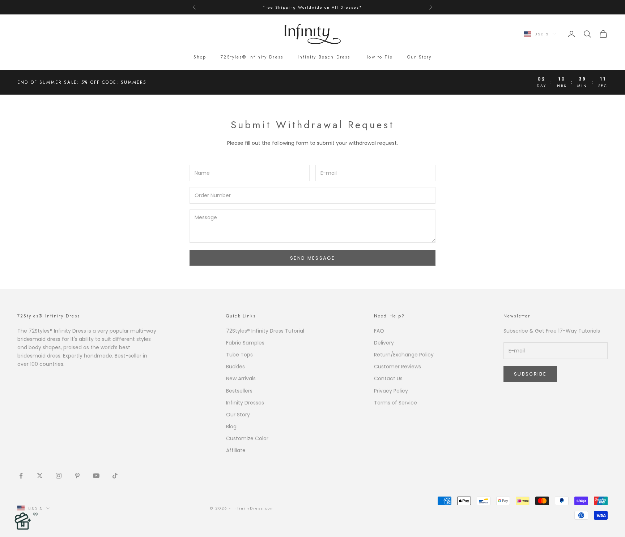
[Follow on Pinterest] (77, 475)
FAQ (379, 330)
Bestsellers (239, 390)
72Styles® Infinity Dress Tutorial (265, 330)
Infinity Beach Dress (324, 57)
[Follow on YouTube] (96, 475)
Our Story (419, 57)
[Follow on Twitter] (39, 475)
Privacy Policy (391, 390)
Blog (231, 426)
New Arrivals (241, 378)
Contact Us (388, 378)
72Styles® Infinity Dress (252, 57)
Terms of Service (395, 402)
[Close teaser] (35, 514)
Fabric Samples (245, 342)
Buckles (235, 366)
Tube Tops (239, 354)
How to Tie (379, 57)
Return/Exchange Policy (404, 354)
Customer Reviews (397, 366)
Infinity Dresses (245, 402)
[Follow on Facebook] (21, 475)
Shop (200, 57)
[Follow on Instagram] (58, 475)
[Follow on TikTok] (115, 475)
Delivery (384, 342)
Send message (312, 258)
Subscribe (530, 374)
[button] (22, 521)
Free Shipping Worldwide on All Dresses (311, 7)
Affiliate (236, 450)
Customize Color (247, 438)
